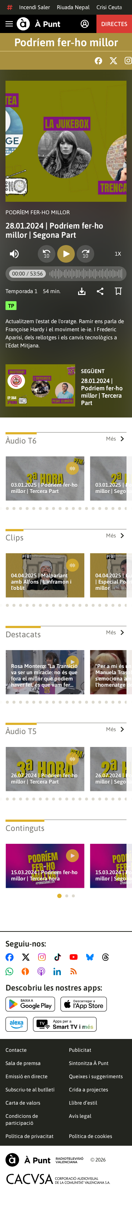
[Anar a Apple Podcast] (42, 971)
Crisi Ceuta (109, 7)
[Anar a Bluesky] (91, 957)
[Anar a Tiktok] (59, 957)
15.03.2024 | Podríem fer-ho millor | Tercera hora (44, 875)
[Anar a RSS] (75, 971)
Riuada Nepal (73, 7)
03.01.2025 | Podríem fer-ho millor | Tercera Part (44, 488)
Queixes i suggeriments (96, 1076)
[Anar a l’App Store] (83, 1004)
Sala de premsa (23, 1063)
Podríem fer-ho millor (66, 42)
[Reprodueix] (66, 254)
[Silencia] (14, 254)
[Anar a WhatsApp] (11, 971)
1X (118, 254)
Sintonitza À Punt (89, 1063)
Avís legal (80, 1116)
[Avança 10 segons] (85, 254)
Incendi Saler (34, 7)
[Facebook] (98, 61)
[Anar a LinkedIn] (59, 971)
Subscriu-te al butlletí (30, 1090)
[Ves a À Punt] (38, 23)
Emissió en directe (27, 1076)
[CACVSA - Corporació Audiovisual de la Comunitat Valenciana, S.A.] (58, 1179)
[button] (7, 508)
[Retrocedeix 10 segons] (46, 254)
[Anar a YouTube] (75, 957)
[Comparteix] (102, 291)
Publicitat (80, 1050)
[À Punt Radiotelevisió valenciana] (44, 1160)
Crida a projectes (88, 1090)
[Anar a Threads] (107, 957)
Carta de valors (23, 1103)
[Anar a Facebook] (11, 957)
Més (111, 438)
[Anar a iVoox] (27, 971)
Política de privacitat (30, 1136)
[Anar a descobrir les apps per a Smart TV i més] (65, 1024)
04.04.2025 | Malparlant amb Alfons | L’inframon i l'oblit (41, 581)
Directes (114, 24)
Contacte (16, 1050)
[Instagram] (128, 60)
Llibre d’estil (83, 1103)
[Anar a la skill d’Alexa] (16, 1024)
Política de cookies (90, 1136)
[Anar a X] (27, 957)
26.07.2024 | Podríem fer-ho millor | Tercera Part (44, 778)
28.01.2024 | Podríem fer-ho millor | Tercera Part (102, 391)
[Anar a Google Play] (30, 1004)
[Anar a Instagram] (43, 957)
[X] (113, 60)
